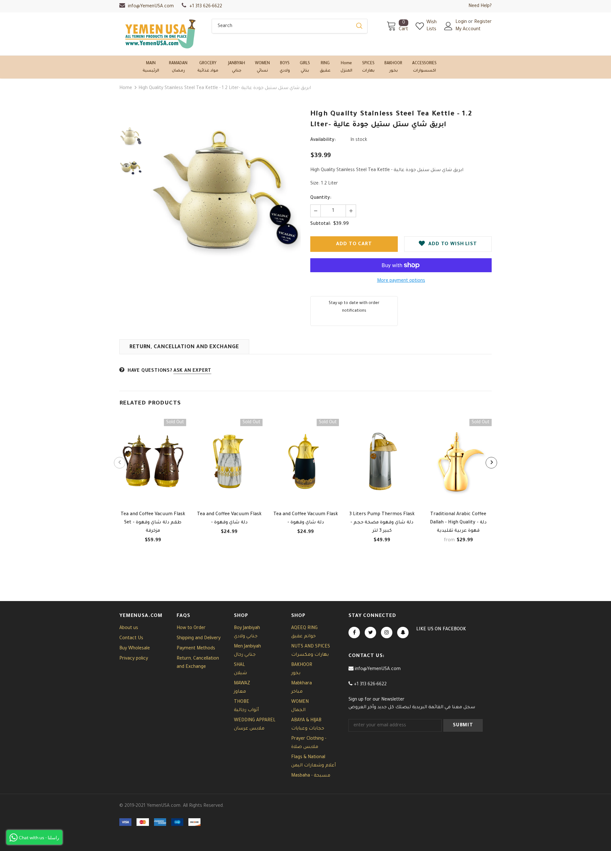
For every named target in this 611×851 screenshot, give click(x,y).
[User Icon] (448, 26)
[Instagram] (386, 632)
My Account (468, 29)
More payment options (401, 281)
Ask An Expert (192, 371)
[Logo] (160, 34)
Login (461, 22)
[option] (224, 194)
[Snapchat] (403, 632)
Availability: (323, 140)
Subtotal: (320, 224)
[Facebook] (354, 632)
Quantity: (320, 198)
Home (125, 88)
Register (483, 22)
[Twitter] (370, 632)
